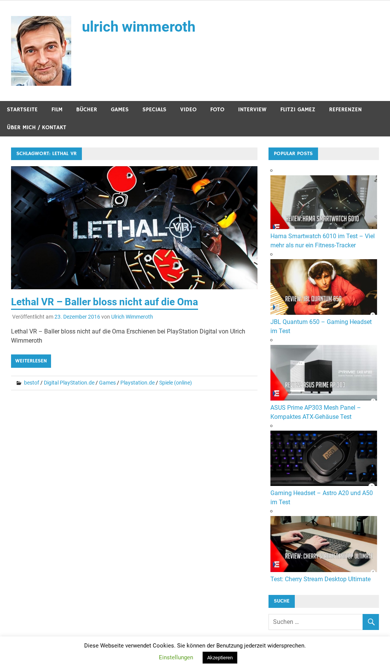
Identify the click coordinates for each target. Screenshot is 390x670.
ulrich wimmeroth (138, 26)
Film (56, 109)
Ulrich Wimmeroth (132, 317)
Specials (154, 109)
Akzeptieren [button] (220, 657)
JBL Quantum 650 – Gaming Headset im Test (321, 326)
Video (188, 109)
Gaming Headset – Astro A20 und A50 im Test (321, 497)
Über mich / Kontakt (36, 127)
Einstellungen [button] (176, 657)
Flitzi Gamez (297, 109)
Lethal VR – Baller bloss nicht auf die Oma (104, 302)
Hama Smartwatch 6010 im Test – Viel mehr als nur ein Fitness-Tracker (322, 240)
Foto (217, 109)
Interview (252, 109)
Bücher (86, 109)
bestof (31, 383)
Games (120, 109)
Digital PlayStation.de (69, 383)
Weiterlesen (31, 360)
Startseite (22, 109)
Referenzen (345, 109)
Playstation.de (137, 383)
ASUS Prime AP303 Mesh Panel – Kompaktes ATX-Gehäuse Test (315, 412)
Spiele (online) (175, 383)
